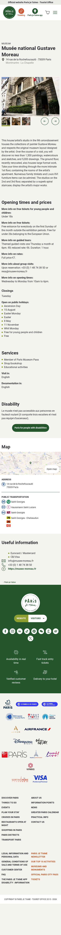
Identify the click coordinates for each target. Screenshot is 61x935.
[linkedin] (20, 631)
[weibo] (55, 631)
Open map (52, 469)
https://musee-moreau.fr (22, 568)
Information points (42, 802)
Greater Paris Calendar (45, 812)
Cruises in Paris (11, 817)
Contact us (37, 822)
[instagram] (12, 631)
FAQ (4, 874)
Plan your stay (10, 812)
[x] (30, 638)
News (34, 807)
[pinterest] (34, 631)
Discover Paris (10, 798)
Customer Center (12, 869)
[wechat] (41, 631)
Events (6, 807)
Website (21, 618)
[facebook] (5, 631)
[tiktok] (27, 631)
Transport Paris (11, 839)
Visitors (36, 618)
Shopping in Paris (12, 830)
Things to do (9, 802)
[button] (45, 121)
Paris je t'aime (10, 582)
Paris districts (10, 835)
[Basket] (47, 12)
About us (36, 798)
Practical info (39, 817)
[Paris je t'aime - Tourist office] (9, 12)
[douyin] (48, 631)
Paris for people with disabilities (31, 427)
